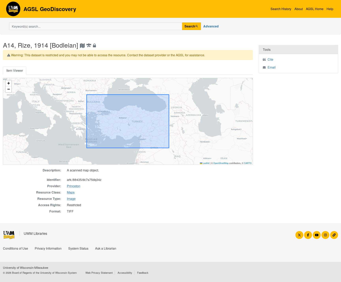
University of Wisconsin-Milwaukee (25, 267)
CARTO (248, 162)
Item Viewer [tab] (14, 70)
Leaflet (205, 162)
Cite (270, 59)
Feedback (142, 272)
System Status (78, 248)
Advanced (211, 26)
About (298, 9)
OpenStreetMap (221, 162)
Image (71, 198)
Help (330, 9)
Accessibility (125, 272)
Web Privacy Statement (99, 272)
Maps (71, 192)
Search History (281, 9)
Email (272, 67)
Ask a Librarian (105, 248)
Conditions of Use (15, 248)
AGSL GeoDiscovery (13, 10)
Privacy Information (48, 248)
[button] (8, 83)
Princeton (73, 186)
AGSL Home (314, 9)
